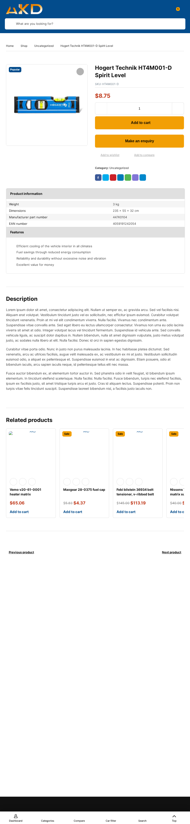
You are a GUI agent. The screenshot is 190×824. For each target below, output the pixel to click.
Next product (171, 552)
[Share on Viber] (135, 177)
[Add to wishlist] (97, 155)
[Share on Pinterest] (113, 177)
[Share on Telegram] (142, 177)
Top (174, 820)
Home (10, 46)
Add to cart (140, 123)
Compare (79, 820)
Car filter (111, 820)
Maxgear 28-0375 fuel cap (84, 489)
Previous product (21, 552)
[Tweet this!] (105, 177)
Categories (47, 820)
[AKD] (24, 9)
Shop (24, 46)
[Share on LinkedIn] (120, 177)
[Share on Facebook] (98, 177)
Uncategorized (44, 46)
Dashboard (15, 820)
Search (142, 820)
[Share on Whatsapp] (128, 177)
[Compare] (130, 155)
